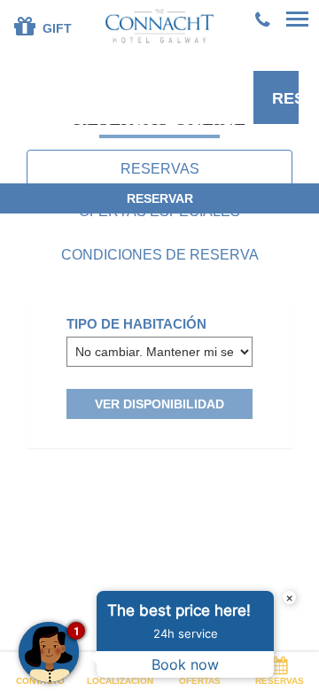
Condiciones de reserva (160, 254)
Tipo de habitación (136, 323)
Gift (55, 28)
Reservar (285, 98)
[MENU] (297, 20)
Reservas (279, 681)
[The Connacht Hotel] (160, 25)
